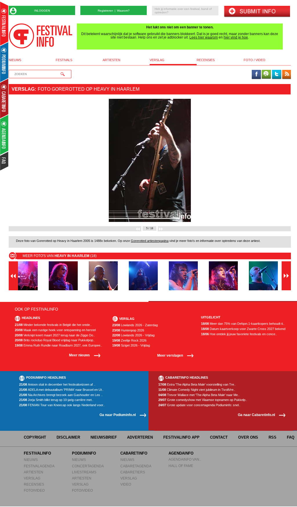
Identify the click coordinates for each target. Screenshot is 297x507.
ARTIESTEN (33, 472)
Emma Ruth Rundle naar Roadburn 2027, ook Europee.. (58, 345)
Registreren (105, 10)
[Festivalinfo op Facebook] (256, 75)
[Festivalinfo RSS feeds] (286, 75)
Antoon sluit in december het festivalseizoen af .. (57, 384)
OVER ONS (248, 437)
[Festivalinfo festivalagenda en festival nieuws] (4, 23)
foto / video (254, 60)
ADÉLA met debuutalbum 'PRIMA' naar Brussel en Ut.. (61, 389)
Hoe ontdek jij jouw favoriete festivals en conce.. (239, 334)
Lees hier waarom (203, 37)
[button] (30, 160)
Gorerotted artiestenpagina (150, 240)
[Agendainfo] (4, 134)
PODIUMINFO (84, 453)
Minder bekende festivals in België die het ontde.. (53, 325)
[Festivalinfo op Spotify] (266, 75)
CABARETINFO (133, 453)
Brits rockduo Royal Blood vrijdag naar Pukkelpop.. (55, 340)
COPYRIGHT (35, 437)
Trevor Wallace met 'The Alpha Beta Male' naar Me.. (199, 395)
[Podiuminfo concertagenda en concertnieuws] (4, 62)
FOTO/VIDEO (34, 490)
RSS (272, 437)
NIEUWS (31, 460)
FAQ (290, 437)
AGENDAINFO (181, 453)
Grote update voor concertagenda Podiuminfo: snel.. (199, 405)
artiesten (111, 60)
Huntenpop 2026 (128, 330)
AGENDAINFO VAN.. (185, 459)
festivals (64, 60)
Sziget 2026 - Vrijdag (131, 345)
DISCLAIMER (68, 437)
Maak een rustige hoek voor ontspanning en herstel (55, 330)
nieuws (15, 60)
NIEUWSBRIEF (103, 437)
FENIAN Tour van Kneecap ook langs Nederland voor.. (62, 405)
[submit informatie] (257, 12)
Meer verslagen (170, 355)
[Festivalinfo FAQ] (4, 161)
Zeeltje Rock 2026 (129, 340)
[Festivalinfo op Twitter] (276, 75)
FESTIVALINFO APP (181, 437)
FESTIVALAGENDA (39, 466)
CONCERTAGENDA (88, 466)
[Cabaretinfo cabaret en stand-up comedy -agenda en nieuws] (4, 98)
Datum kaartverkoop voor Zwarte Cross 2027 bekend (243, 329)
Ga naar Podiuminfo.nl (117, 415)
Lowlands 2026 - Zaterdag (135, 325)
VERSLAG (32, 478)
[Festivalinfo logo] (41, 35)
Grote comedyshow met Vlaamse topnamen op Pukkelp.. (202, 400)
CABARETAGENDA (135, 466)
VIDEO (125, 484)
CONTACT (219, 437)
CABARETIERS (132, 472)
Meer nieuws (79, 355)
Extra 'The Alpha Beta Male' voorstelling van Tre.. (197, 384)
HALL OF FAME (181, 466)
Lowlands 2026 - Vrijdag (133, 335)
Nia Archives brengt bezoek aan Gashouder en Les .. (61, 395)
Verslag (23, 89)
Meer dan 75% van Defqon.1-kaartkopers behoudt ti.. (243, 323)
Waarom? (123, 10)
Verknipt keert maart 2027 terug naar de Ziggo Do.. (55, 335)
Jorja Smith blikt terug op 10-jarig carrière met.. (56, 400)
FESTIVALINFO (37, 453)
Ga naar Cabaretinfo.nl (256, 415)
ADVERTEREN (140, 437)
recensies (206, 60)
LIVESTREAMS (84, 472)
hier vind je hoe (236, 37)
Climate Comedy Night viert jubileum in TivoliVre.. (196, 389)
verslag (157, 60)
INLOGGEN (42, 10)
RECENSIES (34, 484)
